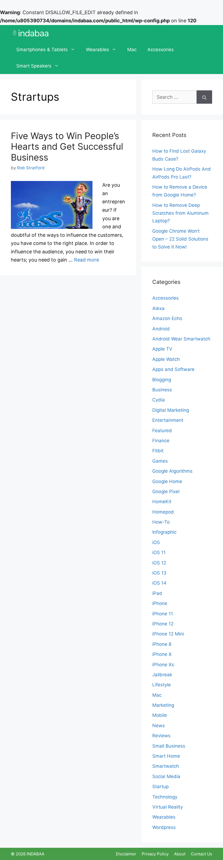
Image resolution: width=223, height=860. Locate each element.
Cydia (158, 400)
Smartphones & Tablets (42, 49)
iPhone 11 (162, 613)
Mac (132, 49)
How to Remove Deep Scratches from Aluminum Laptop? (180, 213)
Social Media (166, 776)
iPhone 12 (163, 623)
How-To (161, 522)
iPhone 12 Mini (168, 634)
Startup (160, 786)
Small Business (168, 746)
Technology (164, 797)
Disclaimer (126, 853)
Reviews (161, 735)
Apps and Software (173, 369)
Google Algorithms (172, 471)
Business (162, 389)
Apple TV (162, 349)
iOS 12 (159, 563)
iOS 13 (159, 573)
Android (161, 328)
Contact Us (201, 853)
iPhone (159, 603)
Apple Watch (166, 359)
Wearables (97, 49)
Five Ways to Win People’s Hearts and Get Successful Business (67, 146)
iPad (157, 593)
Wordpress (164, 827)
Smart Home (166, 756)
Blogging (161, 379)
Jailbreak (162, 674)
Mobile (159, 715)
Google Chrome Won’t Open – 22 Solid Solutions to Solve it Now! (180, 239)
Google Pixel (165, 491)
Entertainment (167, 420)
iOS (156, 542)
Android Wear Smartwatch (181, 339)
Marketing (163, 705)
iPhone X (162, 654)
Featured (162, 430)
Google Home (167, 481)
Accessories (160, 49)
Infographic (164, 532)
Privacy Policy (155, 853)
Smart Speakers (33, 66)
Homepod (163, 512)
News (158, 725)
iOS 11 (159, 552)
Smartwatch (165, 766)
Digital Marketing (170, 410)
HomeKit (161, 501)
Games (160, 461)
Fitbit (157, 450)
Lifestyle (161, 684)
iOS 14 (159, 583)
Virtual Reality (167, 807)
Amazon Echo (167, 318)
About (179, 853)
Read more (86, 260)
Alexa (158, 308)
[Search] (204, 97)
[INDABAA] (30, 33)
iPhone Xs (163, 664)
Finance (160, 440)
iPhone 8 (161, 644)
